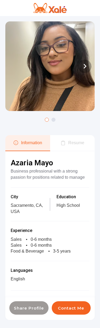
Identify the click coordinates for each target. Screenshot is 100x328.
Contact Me (71, 308)
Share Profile (29, 308)
